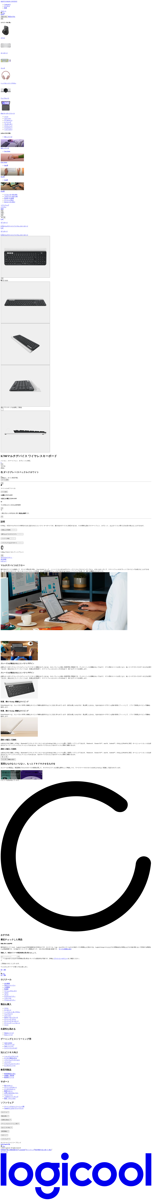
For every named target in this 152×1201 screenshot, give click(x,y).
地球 (2, 209)
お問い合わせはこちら (11, 1093)
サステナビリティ (9, 996)
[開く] (4, 217)
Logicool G (7, 4)
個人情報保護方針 (12, 1150)
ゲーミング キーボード (11, 1021)
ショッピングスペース (11, 1056)
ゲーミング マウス (10, 1019)
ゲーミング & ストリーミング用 (14, 1106)
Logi (2, 219)
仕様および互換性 (6, 530)
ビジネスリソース (9, 1065)
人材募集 (7, 987)
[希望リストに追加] (2, 279)
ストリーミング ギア (10, 1048)
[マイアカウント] (2, 215)
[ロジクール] (2, 15)
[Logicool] (3, 1144)
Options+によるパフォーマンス (13, 1108)
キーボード (4, 222)
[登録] (18, 957)
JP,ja (3, 13)
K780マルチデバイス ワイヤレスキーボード (14, 226)
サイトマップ (30, 1150)
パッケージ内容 (5, 538)
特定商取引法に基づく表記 (43, 1150)
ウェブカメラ (8, 1014)
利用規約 (3, 1150)
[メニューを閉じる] (2, 19)
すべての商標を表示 (65, 949)
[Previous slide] (2, 757)
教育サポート (8, 1091)
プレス (6, 994)
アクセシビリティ (9, 1000)
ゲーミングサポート (10, 1087)
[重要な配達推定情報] (2, 508)
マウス (6, 1008)
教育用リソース (9, 1077)
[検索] (2, 211)
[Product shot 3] (25, 344)
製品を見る (4, 16)
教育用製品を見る (9, 1073)
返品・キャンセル (9, 1098)
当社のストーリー (9, 985)
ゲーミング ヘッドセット (12, 1023)
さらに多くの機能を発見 (7, 759)
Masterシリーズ (9, 1033)
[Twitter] (3, 970)
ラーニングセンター (10, 991)
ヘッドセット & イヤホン (12, 1012)
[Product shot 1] (25, 257)
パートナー (7, 1062)
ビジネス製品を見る (10, 1058)
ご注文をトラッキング (11, 1096)
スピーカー (7, 1015)
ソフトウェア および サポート (9, 542)
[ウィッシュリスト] (2, 213)
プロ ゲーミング (9, 1044)
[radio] (1, 476)
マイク (6, 1025)
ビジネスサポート (9, 1089)
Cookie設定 (21, 1150)
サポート (3, 11)
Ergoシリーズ (8, 1035)
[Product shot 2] (25, 302)
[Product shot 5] (25, 431)
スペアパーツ (8, 1095)
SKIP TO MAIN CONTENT (9, 1)
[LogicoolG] (7, 1144)
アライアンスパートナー (12, 1063)
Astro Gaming (8, 1043)
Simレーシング (8, 1046)
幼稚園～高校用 (9, 1075)
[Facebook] (5, 970)
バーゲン (3, 207)
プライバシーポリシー (60, 958)
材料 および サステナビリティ (9, 534)
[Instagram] (1, 970)
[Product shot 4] (25, 386)
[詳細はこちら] (2, 409)
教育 (5, 8)
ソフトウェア (5, 205)
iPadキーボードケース (11, 1017)
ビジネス (7, 6)
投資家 (6, 989)
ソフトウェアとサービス (12, 1060)
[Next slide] (6, 757)
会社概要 (7, 983)
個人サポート (8, 1085)
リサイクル (7, 998)
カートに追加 (4, 479)
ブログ (6, 992)
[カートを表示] (2, 217)
